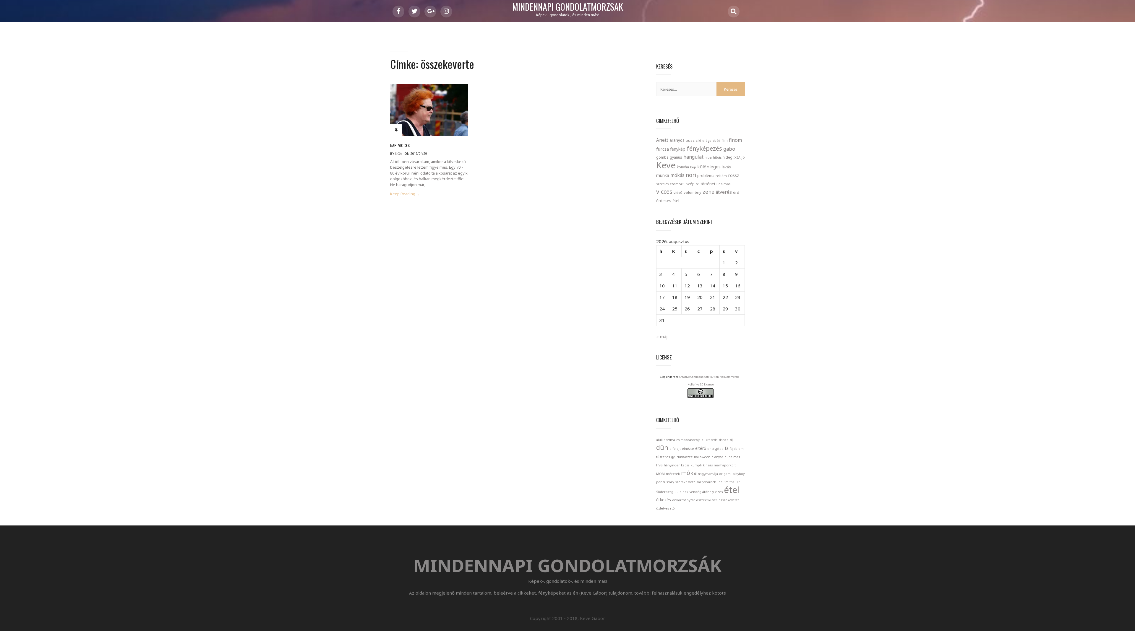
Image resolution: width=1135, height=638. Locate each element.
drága (706, 140)
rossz (733, 175)
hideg (727, 157)
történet (708, 183)
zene (708, 191)
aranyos (677, 140)
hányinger (672, 465)
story (670, 482)
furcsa (662, 149)
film (724, 140)
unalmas (723, 184)
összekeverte (729, 500)
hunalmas (732, 457)
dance (724, 440)
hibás (717, 157)
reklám (721, 175)
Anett (662, 140)
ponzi (660, 482)
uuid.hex (681, 492)
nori (691, 174)
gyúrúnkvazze (682, 457)
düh (662, 447)
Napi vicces (400, 145)
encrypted (715, 449)
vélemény (692, 192)
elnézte (688, 449)
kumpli (696, 465)
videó (678, 192)
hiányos (717, 457)
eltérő (700, 448)
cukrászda (710, 440)
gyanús (676, 157)
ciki (698, 140)
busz (690, 140)
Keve (666, 165)
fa (727, 448)
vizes (719, 492)
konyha (683, 167)
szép (690, 183)
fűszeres (663, 457)
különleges (709, 167)
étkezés (663, 499)
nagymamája (708, 474)
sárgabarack (706, 482)
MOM (660, 474)
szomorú (677, 184)
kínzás (708, 465)
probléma (705, 175)
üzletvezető (665, 508)
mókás (677, 175)
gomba (662, 157)
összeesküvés (706, 500)
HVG (659, 465)
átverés (724, 192)
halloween (702, 457)
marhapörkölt (725, 465)
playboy (739, 474)
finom (735, 140)
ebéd (716, 140)
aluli (659, 440)
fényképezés (704, 148)
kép (693, 167)
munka (662, 175)
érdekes (663, 200)
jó (743, 157)
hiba (708, 157)
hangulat (693, 157)
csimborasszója (688, 440)
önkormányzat (683, 500)
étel (675, 200)
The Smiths (725, 482)
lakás (726, 167)
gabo (729, 148)
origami (725, 474)
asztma (669, 440)
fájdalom (737, 449)
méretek (673, 474)
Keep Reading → (405, 194)
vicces (664, 192)
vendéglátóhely (702, 492)
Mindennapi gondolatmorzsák (567, 7)
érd (736, 192)
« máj (661, 336)
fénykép (677, 149)
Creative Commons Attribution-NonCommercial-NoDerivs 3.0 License (710, 380)
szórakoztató (685, 482)
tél (698, 184)
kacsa (685, 465)
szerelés (662, 184)
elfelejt (675, 449)
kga (398, 153)
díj (732, 440)
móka (689, 473)
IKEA (737, 157)
